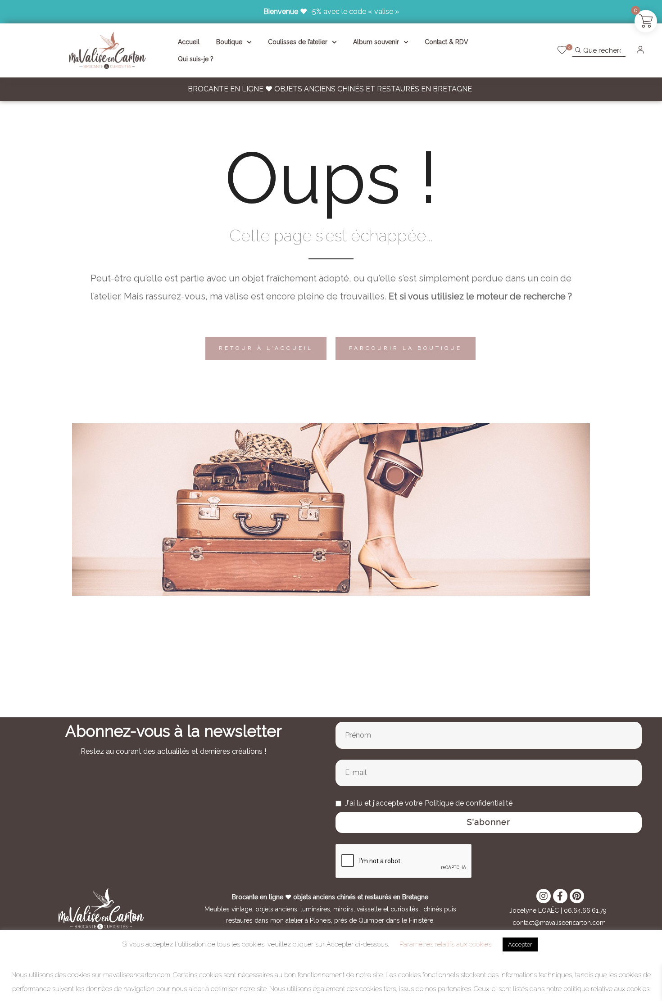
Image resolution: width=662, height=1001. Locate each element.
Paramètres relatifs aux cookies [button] (445, 944)
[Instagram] (543, 896)
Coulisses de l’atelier (297, 41)
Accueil (189, 41)
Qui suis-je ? (195, 59)
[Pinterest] (577, 896)
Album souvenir (376, 41)
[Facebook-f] (560, 896)
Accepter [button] (520, 944)
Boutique (229, 41)
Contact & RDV (446, 41)
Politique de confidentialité (468, 803)
